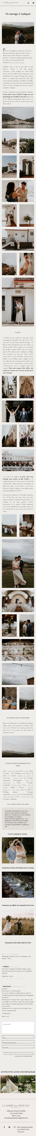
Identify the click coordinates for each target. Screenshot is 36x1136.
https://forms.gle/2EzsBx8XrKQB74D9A (14, 978)
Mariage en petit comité (23, 900)
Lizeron (26, 771)
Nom (4, 1037)
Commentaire (7, 1024)
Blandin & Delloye (24, 776)
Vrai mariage (29, 865)
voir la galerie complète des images (18, 804)
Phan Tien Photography (17, 62)
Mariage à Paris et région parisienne (18, 937)
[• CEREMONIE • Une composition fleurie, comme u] (27, 1084)
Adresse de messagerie (10, 1042)
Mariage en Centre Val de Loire (14, 939)
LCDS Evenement (8, 797)
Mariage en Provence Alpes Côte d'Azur (16, 901)
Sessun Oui (11, 771)
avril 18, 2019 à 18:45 (14, 966)
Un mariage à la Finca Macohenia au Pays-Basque (18, 868)
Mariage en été (9, 900)
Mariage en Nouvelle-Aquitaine (13, 865)
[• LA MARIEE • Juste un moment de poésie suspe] (9, 1084)
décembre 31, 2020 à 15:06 (18, 986)
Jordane (6, 954)
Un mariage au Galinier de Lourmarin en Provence (18, 905)
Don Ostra (16, 790)
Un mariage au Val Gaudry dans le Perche (18, 943)
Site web (5, 1047)
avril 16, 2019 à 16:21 (15, 954)
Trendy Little (17, 778)
